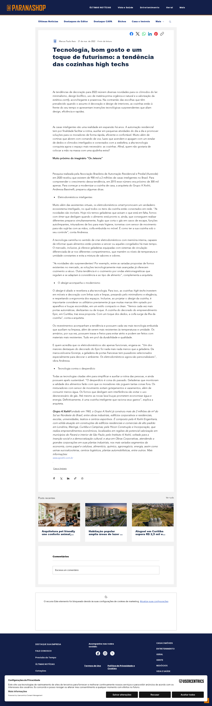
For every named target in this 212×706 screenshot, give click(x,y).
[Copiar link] (162, 34)
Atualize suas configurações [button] (154, 601)
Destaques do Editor (76, 21)
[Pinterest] (156, 34)
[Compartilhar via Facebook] (54, 478)
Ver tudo (170, 497)
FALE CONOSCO (42, 650)
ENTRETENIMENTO (165, 648)
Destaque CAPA (103, 21)
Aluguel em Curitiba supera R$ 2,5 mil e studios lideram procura (152, 533)
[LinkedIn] (150, 34)
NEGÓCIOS (162, 665)
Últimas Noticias (48, 21)
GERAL (159, 654)
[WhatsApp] (144, 34)
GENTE (159, 660)
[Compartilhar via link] (75, 478)
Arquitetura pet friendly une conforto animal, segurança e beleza (58, 533)
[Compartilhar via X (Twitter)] (61, 478)
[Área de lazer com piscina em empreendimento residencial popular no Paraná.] (106, 514)
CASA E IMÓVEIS (164, 643)
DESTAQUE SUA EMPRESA (42, 644)
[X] (112, 653)
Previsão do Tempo (42, 657)
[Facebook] (131, 34)
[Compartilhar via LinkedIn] (68, 478)
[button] (183, 8)
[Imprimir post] (82, 478)
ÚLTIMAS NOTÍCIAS (42, 664)
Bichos (122, 21)
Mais (158, 21)
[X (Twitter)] (138, 34)
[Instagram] (105, 653)
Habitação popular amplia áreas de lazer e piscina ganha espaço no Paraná (105, 533)
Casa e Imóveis (141, 21)
